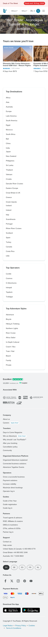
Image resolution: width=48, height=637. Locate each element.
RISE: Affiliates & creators (13, 521)
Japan (8, 152)
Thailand (9, 170)
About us (6, 419)
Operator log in (9, 491)
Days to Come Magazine (12, 432)
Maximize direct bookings (13, 488)
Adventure (10, 315)
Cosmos (9, 278)
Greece (9, 197)
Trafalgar (9, 297)
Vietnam (9, 174)
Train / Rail (10, 351)
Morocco (9, 130)
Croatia (9, 179)
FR (30, 567)
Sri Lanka (9, 165)
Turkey (8, 242)
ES (22, 567)
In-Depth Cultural (12, 342)
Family (8, 360)
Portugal (9, 224)
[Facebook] (5, 580)
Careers (10, 423)
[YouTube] (31, 580)
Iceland (9, 205)
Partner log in (8, 532)
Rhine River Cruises (13, 228)
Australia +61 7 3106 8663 (13, 556)
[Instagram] (18, 580)
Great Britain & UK (13, 193)
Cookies (32, 625)
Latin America (11, 116)
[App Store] (12, 610)
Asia (7, 102)
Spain (8, 238)
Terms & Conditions (13, 628)
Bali (7, 139)
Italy (7, 215)
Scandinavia (10, 219)
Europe (9, 111)
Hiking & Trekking (12, 324)
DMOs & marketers (10, 525)
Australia (9, 107)
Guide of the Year (10, 501)
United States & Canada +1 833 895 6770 (19, 549)
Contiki (8, 274)
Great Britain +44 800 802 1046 (15, 552)
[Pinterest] (24, 580)
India (8, 148)
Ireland (8, 210)
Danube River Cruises (14, 184)
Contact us (7, 542)
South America (11, 120)
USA (7, 256)
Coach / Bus (10, 347)
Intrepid (9, 287)
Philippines (10, 161)
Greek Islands (11, 202)
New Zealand (11, 156)
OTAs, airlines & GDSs (11, 528)
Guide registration (10, 504)
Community (7, 450)
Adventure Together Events (13, 467)
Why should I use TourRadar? (14, 440)
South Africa (10, 134)
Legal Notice (8, 625)
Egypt (8, 125)
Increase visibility (9, 484)
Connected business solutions (14, 464)
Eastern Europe (12, 188)
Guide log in (7, 508)
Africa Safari (10, 337)
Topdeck (9, 292)
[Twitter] (11, 580)
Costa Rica (10, 251)
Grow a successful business (14, 477)
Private (8, 365)
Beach (8, 356)
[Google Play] (31, 610)
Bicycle (8, 319)
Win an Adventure (14, 436)
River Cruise (11, 333)
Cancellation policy (10, 447)
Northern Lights (12, 328)
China (8, 143)
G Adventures (11, 283)
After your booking (10, 443)
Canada (9, 247)
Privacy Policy (20, 625)
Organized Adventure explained (15, 460)
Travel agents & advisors (12, 518)
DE (14, 567)
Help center (7, 545)
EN (6, 567)
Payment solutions (10, 480)
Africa (8, 98)
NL (38, 567)
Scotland (9, 233)
